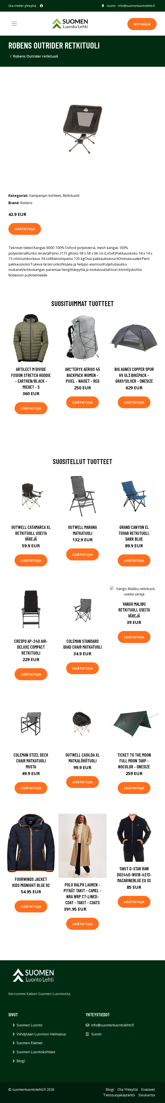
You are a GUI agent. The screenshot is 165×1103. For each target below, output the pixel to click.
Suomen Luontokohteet (36, 1052)
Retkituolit (71, 195)
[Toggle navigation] (14, 24)
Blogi (21, 1061)
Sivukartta (146, 1095)
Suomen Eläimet (30, 1043)
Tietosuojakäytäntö (119, 1095)
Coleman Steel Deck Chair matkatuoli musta (31, 760)
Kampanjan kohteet (45, 195)
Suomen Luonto (30, 1025)
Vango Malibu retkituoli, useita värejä (134, 609)
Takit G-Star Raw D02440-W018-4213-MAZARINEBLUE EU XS (134, 874)
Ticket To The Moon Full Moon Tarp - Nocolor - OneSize (134, 760)
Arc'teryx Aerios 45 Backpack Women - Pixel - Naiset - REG (82, 375)
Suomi (111, 6)
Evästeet (148, 1089)
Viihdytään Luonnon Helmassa (41, 1034)
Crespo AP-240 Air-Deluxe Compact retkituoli (31, 646)
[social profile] (41, 6)
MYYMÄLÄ (142, 24)
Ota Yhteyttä (128, 1089)
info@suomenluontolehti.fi (136, 6)
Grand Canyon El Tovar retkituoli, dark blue (134, 533)
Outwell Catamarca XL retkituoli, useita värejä (31, 533)
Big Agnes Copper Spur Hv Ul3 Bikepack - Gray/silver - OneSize (134, 375)
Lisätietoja (25, 229)
